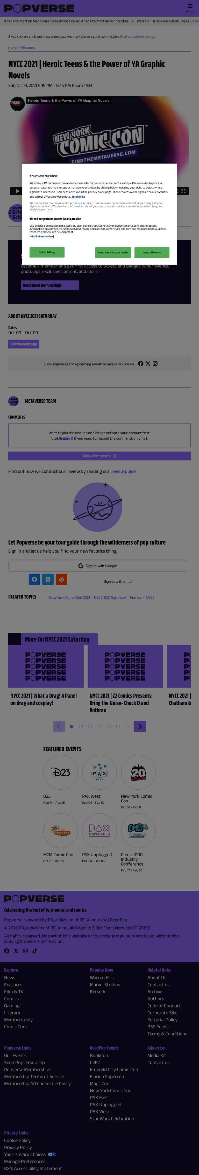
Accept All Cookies (152, 252)
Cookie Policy (78, 196)
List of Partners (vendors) (42, 236)
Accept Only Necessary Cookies (113, 252)
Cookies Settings (47, 252)
